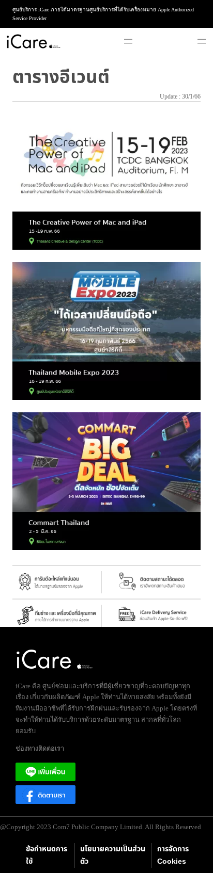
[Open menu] (128, 41)
